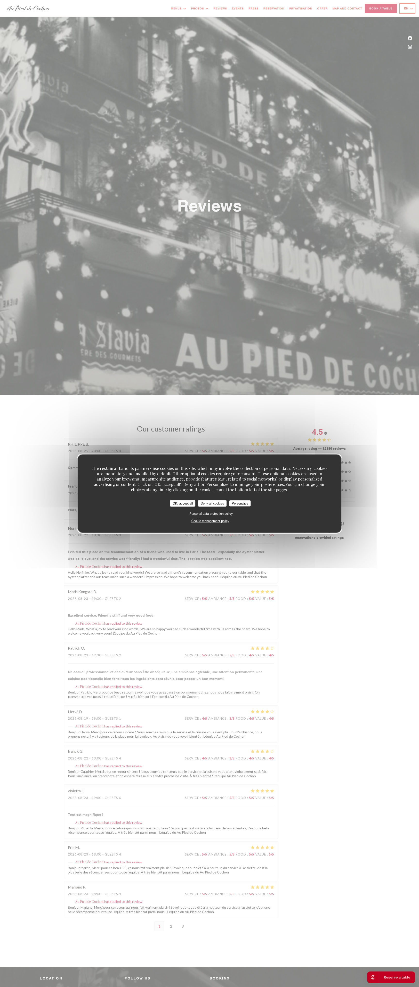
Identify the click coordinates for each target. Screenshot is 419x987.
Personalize (240, 503)
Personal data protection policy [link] (211, 513)
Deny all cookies (212, 503)
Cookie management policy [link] (210, 521)
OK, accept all (183, 503)
